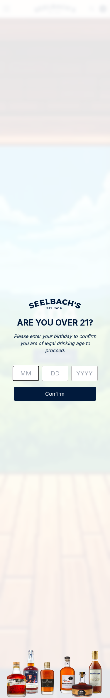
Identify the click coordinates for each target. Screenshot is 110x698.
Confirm (55, 394)
